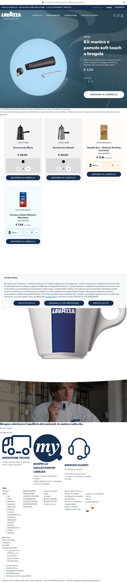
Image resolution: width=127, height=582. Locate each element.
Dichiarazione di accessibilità (18, 576)
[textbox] (95, 165)
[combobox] (95, 165)
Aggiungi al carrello (104, 95)
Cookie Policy (11, 568)
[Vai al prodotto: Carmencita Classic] (63, 139)
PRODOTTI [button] (37, 15)
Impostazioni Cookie (14, 571)
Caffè (4, 494)
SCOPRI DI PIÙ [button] (6, 433)
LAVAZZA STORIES (31, 496)
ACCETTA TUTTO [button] (26, 303)
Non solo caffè (8, 540)
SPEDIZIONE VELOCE (16, 458)
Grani (9, 499)
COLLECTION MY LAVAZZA (58, 7)
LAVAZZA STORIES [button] (89, 15)
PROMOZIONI (28, 494)
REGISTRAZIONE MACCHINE (32, 7)
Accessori (6, 543)
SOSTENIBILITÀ (29, 499)
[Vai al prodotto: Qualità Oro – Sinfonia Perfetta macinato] (104, 141)
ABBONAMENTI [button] (53, 15)
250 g (95, 165)
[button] (124, 2)
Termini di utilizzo (72, 494)
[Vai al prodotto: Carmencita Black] (23, 139)
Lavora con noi (50, 504)
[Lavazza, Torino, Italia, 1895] (11, 16)
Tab (8, 496)
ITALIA (88, 499)
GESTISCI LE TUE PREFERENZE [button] (64, 303)
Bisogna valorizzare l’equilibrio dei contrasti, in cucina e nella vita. (41, 424)
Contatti (47, 496)
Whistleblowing (12, 573)
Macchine (6, 537)
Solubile (10, 533)
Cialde (10, 530)
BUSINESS (119, 7)
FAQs (46, 494)
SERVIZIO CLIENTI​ (76, 465)
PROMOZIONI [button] (70, 15)
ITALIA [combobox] (88, 497)
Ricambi (5, 545)
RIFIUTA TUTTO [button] (101, 303)
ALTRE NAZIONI (91, 502)
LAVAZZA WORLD (9, 7)
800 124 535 (51, 501)
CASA (109, 7)
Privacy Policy (12, 565)
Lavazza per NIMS (9, 548)
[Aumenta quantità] (28, 168)
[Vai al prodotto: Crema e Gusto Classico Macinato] (23, 208)
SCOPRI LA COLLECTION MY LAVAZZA (44, 468)
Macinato (11, 501)
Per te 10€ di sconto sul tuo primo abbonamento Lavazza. (65, 2)
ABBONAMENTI (29, 491)
